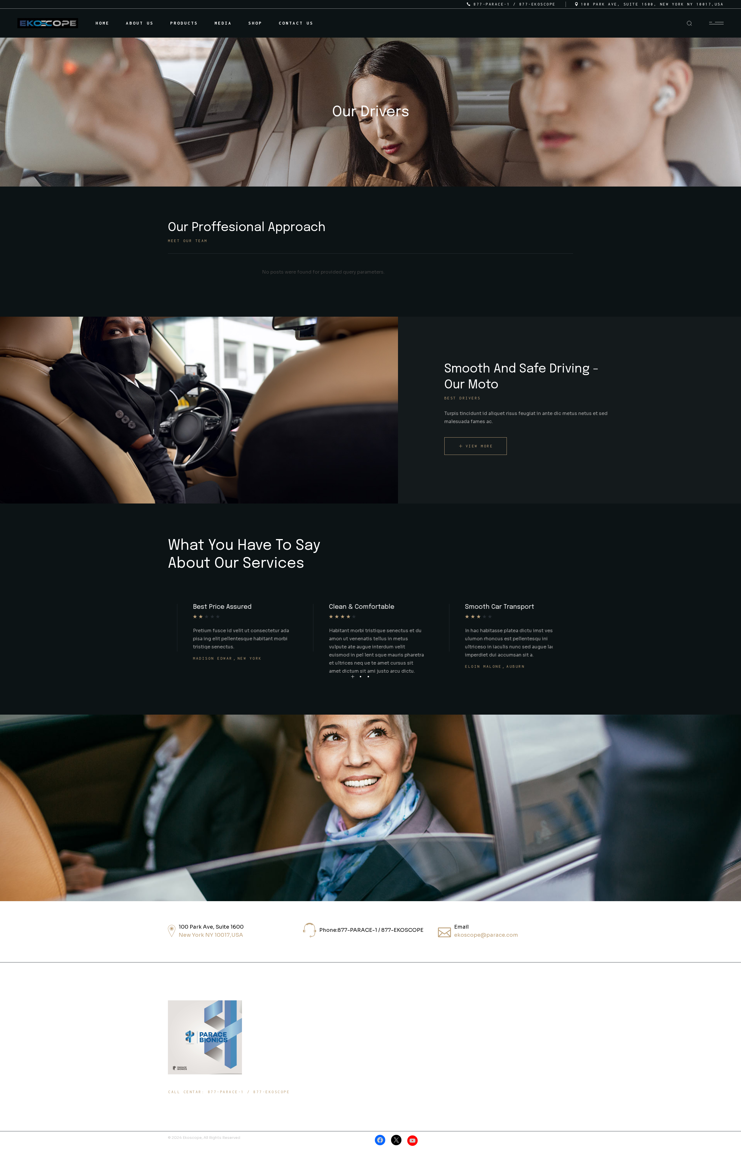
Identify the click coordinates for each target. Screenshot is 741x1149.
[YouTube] (412, 1140)
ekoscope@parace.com (486, 935)
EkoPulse (382, 1080)
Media (494, 1045)
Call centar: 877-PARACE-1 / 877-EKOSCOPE (229, 1092)
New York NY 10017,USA (211, 935)
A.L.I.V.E (384, 1045)
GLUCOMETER (385, 1069)
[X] (396, 1140)
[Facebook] (380, 1140)
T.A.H (378, 1057)
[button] (352, 676)
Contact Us (501, 1057)
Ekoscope (382, 1022)
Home (492, 1022)
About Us (498, 1034)
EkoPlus (381, 1034)
